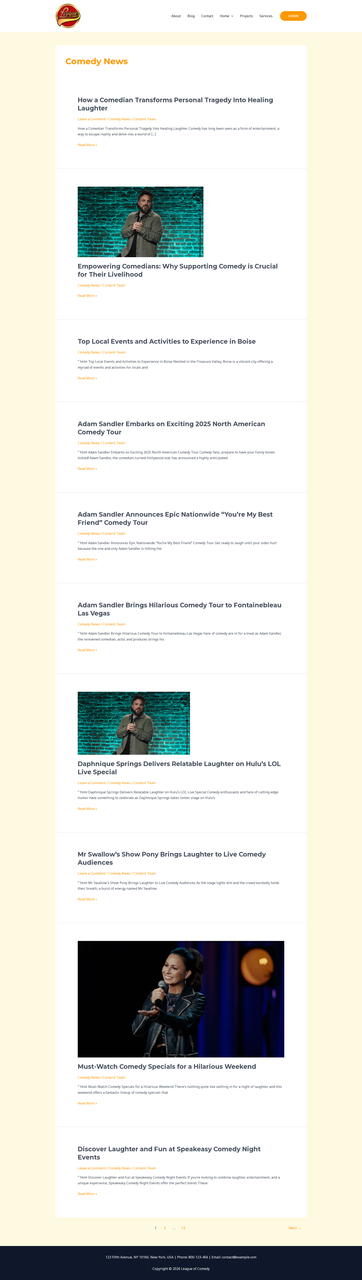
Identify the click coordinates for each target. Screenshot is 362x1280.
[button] (231, 16)
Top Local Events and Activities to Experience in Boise (167, 341)
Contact (207, 16)
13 (183, 1227)
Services (266, 16)
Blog (191, 16)
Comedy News (120, 119)
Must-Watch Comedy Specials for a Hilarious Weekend (167, 1066)
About (176, 16)
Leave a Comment (92, 119)
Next (295, 1227)
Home (224, 16)
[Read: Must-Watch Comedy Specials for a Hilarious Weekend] (181, 999)
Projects (246, 16)
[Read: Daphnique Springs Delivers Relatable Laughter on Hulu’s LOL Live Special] (134, 723)
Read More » (87, 144)
